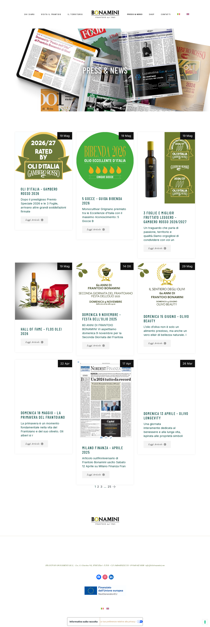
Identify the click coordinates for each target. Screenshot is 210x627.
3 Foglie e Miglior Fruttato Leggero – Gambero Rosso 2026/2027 (165, 217)
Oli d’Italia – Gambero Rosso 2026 (39, 191)
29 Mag (187, 266)
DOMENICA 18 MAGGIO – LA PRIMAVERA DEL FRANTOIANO (43, 415)
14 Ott (127, 266)
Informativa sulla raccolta (84, 621)
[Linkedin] (111, 577)
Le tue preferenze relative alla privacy (117, 621)
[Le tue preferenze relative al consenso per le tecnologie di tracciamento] (205, 622)
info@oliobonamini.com (155, 565)
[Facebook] (99, 577)
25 (109, 486)
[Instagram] (105, 577)
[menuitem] (178, 14)
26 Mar (187, 363)
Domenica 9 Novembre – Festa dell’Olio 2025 (101, 316)
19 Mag (65, 136)
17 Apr (127, 363)
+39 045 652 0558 (136, 565)
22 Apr (65, 363)
